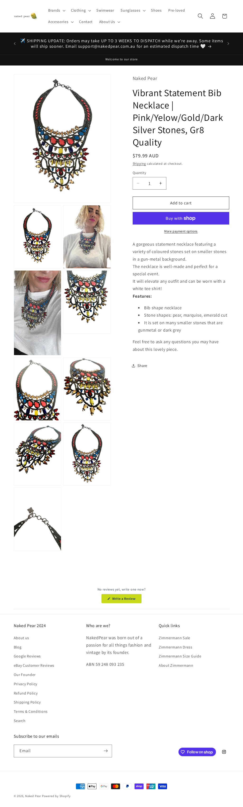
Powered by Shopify (56, 796)
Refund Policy (26, 693)
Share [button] (142, 365)
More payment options (181, 231)
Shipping (139, 163)
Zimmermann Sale (174, 637)
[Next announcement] (228, 43)
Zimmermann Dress (175, 647)
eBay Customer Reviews (34, 665)
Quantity (139, 172)
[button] (56, 10)
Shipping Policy (27, 702)
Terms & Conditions (31, 711)
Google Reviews (27, 656)
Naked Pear (33, 796)
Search (20, 720)
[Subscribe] (106, 751)
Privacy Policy (25, 683)
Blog (18, 647)
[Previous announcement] (14, 43)
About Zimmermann (176, 665)
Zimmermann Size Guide (180, 656)
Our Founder (25, 674)
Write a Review (126, 599)
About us (21, 637)
